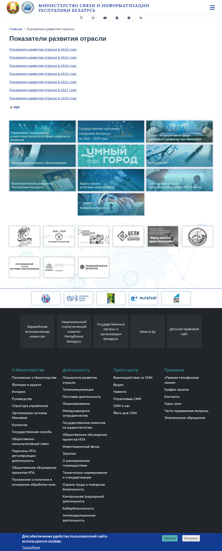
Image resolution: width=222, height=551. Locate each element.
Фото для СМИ (125, 413)
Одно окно (172, 404)
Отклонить (191, 538)
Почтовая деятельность (82, 397)
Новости (119, 392)
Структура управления (30, 406)
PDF (17, 107)
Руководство (22, 399)
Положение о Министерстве (34, 378)
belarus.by (147, 331)
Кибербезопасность (78, 508)
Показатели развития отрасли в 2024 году (43, 65)
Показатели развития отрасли (80, 380)
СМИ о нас (121, 406)
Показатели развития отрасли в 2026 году (43, 49)
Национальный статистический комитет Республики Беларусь (74, 331)
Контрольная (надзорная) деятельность (83, 499)
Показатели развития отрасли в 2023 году (43, 73)
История (18, 392)
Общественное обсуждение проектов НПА (34, 470)
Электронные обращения (184, 418)
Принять (170, 538)
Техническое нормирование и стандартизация (85, 475)
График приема (176, 389)
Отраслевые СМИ (127, 399)
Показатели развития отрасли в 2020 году (43, 98)
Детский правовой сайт (184, 331)
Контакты (172, 397)
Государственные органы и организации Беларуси (111, 331)
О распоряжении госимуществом (76, 463)
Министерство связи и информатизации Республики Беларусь (94, 8)
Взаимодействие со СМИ (132, 378)
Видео (118, 385)
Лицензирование (76, 404)
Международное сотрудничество (76, 413)
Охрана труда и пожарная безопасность (84, 487)
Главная (15, 29)
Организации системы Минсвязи (29, 415)
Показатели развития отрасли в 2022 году (43, 82)
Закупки (69, 453)
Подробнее (31, 547)
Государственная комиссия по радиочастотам (84, 425)
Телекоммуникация (78, 389)
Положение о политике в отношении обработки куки (34, 482)
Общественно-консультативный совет (30, 441)
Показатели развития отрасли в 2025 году (43, 57)
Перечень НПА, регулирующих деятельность (24, 456)
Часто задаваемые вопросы (186, 411)
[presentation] (15, 332)
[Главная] (23, 7)
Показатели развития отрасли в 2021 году (43, 90)
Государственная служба (32, 432)
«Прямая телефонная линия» (181, 380)
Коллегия (19, 425)
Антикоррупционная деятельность (79, 518)
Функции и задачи (26, 385)
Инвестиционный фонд (81, 446)
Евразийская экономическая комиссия (37, 331)
